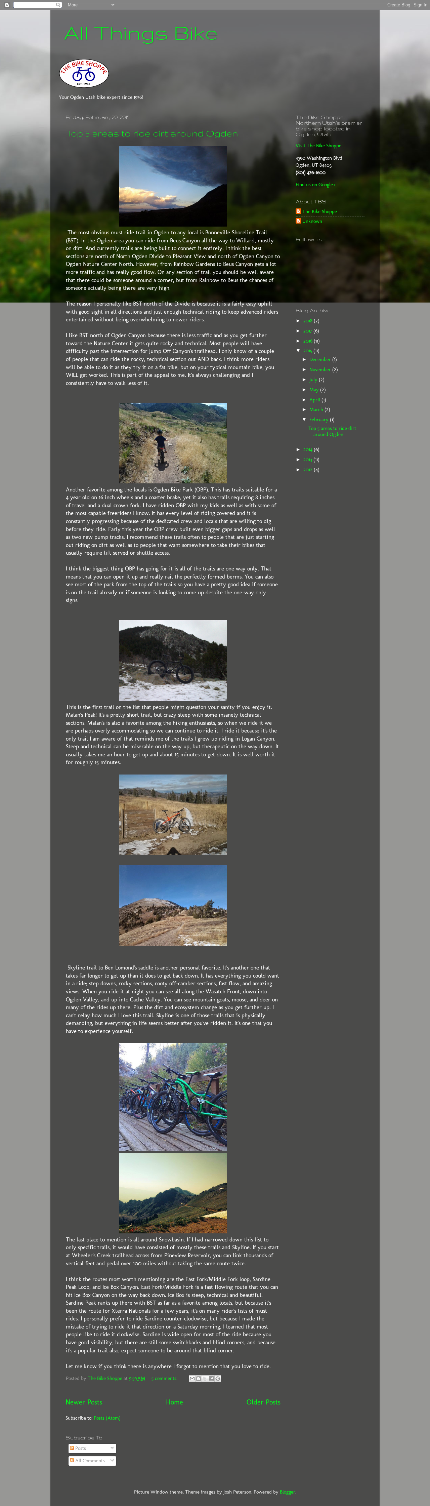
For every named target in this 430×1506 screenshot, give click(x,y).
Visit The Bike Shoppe (318, 146)
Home (174, 1402)
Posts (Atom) (107, 1418)
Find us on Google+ (316, 185)
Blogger (287, 1492)
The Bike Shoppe (319, 211)
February (319, 420)
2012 (308, 470)
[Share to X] (205, 1378)
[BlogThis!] (198, 1378)
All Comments (89, 1461)
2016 (308, 341)
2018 (308, 321)
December (320, 359)
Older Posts (264, 1402)
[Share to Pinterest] (217, 1378)
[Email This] (192, 1378)
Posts (80, 1448)
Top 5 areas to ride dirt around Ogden (152, 133)
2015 (308, 351)
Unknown (312, 221)
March (317, 409)
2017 (308, 331)
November (320, 369)
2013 (308, 460)
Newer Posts (84, 1402)
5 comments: (165, 1378)
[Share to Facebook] (211, 1378)
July (314, 380)
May (314, 390)
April (315, 400)
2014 (308, 449)
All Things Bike (141, 32)
